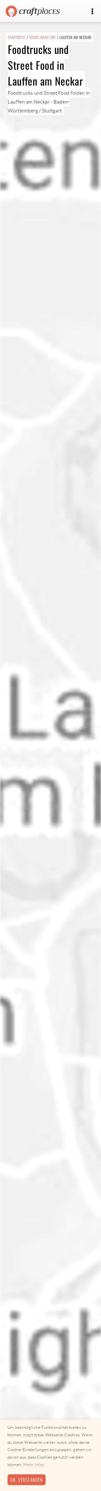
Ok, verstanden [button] (26, 1479)
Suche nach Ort (42, 37)
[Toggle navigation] (92, 11)
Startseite (17, 37)
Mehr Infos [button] (33, 1464)
